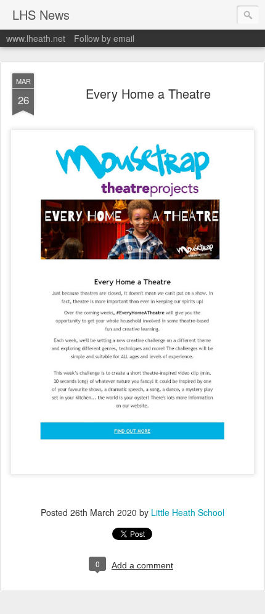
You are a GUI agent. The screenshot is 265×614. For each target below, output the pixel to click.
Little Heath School (187, 512)
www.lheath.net (35, 38)
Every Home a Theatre (148, 93)
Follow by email (104, 38)
